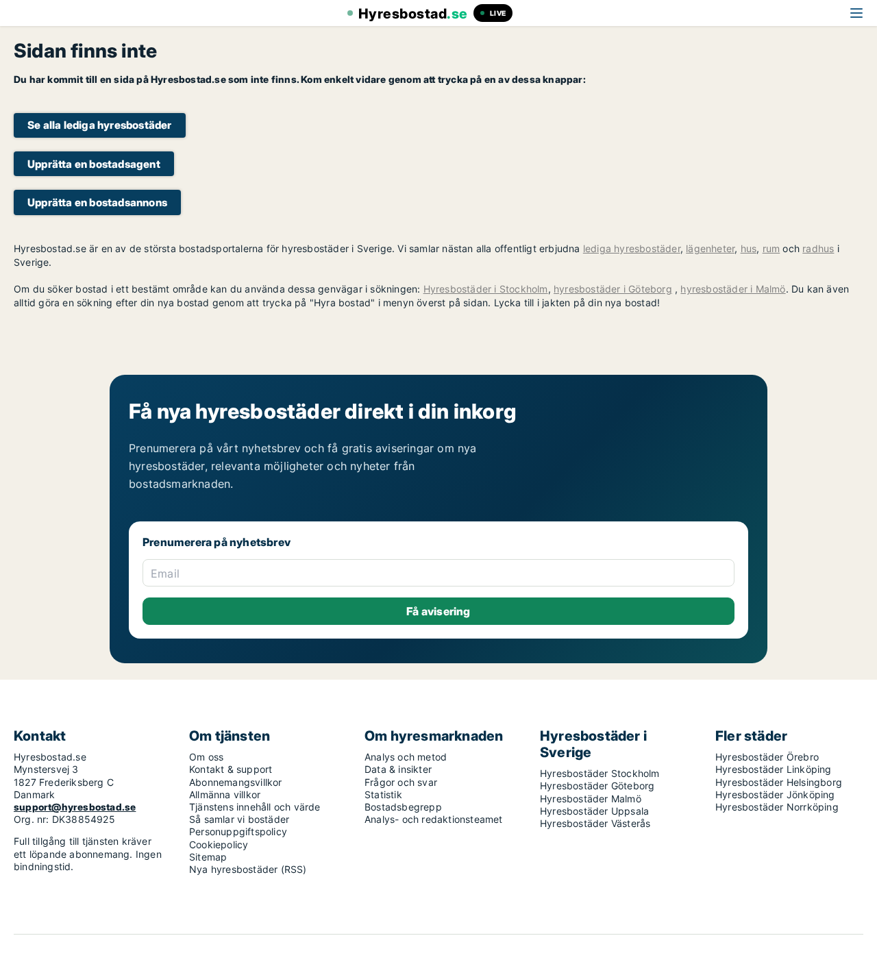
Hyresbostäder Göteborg (597, 785)
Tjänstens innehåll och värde (255, 807)
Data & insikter (398, 769)
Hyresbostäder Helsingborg (778, 782)
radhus (818, 248)
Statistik (383, 794)
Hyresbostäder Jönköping (775, 794)
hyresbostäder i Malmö (732, 289)
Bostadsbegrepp (403, 807)
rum (771, 248)
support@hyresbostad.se (75, 807)
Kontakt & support (230, 769)
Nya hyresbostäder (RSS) (248, 869)
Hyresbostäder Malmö (590, 798)
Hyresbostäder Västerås (595, 823)
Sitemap (208, 857)
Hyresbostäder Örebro (767, 757)
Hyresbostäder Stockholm (600, 773)
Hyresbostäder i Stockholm (485, 289)
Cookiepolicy (218, 844)
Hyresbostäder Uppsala (594, 811)
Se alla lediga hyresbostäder (99, 125)
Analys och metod (406, 757)
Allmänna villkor (224, 794)
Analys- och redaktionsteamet (434, 819)
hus (749, 248)
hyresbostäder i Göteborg (613, 289)
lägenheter (710, 248)
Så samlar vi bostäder (239, 819)
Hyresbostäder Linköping (773, 769)
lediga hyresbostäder (631, 248)
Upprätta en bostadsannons (97, 202)
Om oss (206, 757)
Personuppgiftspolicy (238, 831)
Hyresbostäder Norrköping (777, 807)
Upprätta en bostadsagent (93, 164)
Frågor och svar (401, 782)
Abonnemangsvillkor (235, 782)
